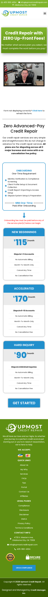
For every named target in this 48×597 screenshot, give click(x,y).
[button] (45, 13)
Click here (37, 110)
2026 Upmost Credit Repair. (28, 581)
